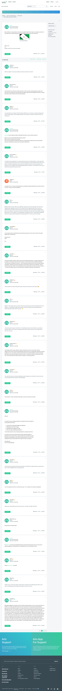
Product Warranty (37, 678)
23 (37, 570)
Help (59, 6)
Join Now (51, 6)
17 (37, 452)
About (19, 668)
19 (37, 492)
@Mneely (6, 135)
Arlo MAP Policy (52, 668)
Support (35, 668)
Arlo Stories (20, 15)
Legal (25, 688)
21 (37, 530)
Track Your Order (37, 675)
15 (37, 382)
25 (37, 625)
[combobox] (42, 6)
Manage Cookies (16, 689)
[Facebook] (48, 688)
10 (37, 272)
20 (37, 511)
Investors (19, 673)
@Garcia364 (10, 565)
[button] (45, 24)
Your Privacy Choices (35, 688)
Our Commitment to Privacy (23, 678)
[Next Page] (46, 630)
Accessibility (29, 688)
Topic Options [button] (59, 20)
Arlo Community (4, 6)
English (3, 15)
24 (37, 591)
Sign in (55, 6)
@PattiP (7, 544)
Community (36, 670)
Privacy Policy (16, 688)
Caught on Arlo (20, 675)
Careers (19, 670)
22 (37, 551)
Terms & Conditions (21, 688)
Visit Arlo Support (5, 651)
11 (37, 291)
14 (37, 362)
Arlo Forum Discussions (11, 15)
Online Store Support (37, 673)
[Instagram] (51, 688)
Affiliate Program (53, 670)
